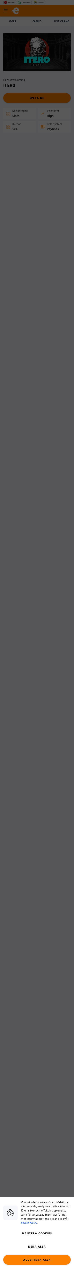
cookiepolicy (29, 1223)
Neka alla (37, 1246)
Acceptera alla (37, 1260)
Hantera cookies (37, 1233)
